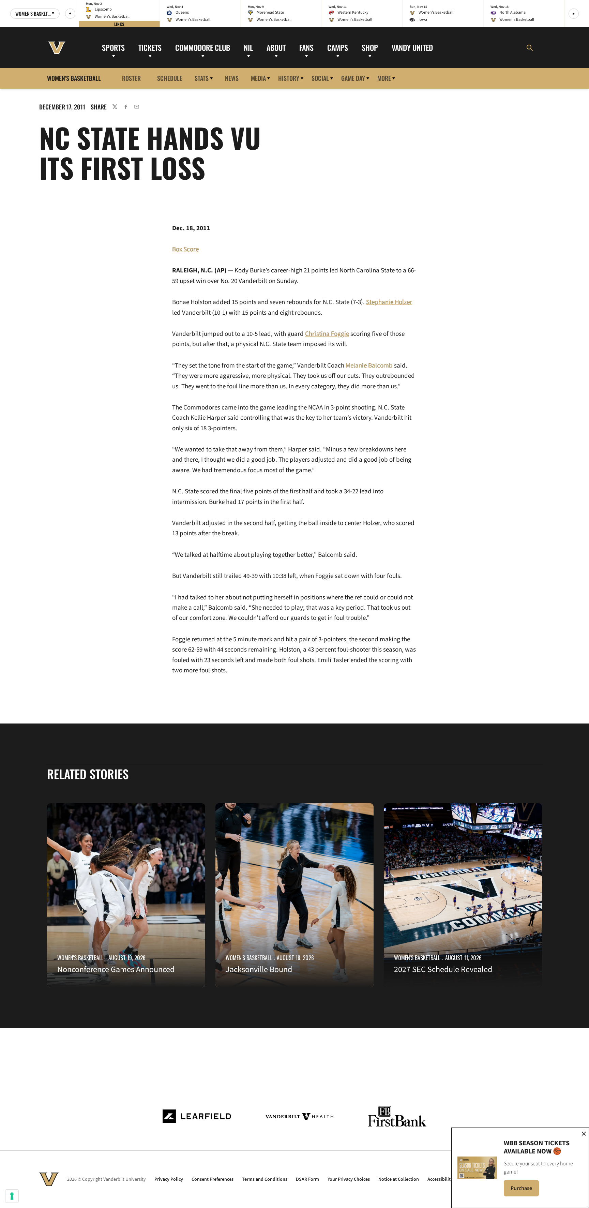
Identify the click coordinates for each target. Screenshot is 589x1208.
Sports (113, 47)
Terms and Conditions (264, 1179)
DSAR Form (307, 1179)
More (384, 78)
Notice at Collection (398, 1179)
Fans (306, 47)
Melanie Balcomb (369, 365)
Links (119, 24)
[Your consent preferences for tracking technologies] (11, 1196)
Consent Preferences (212, 1179)
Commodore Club (202, 47)
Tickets (150, 47)
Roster (131, 78)
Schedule (169, 78)
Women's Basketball (80, 958)
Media (258, 78)
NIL (248, 47)
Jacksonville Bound (259, 969)
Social (320, 78)
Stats (202, 78)
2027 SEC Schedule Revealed (443, 969)
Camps (337, 47)
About (276, 47)
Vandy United (412, 47)
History (288, 78)
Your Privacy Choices (349, 1179)
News (232, 78)
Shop (370, 47)
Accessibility (440, 1179)
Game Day (353, 78)
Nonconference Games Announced (116, 969)
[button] (70, 14)
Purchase (525, 1190)
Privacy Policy (168, 1179)
